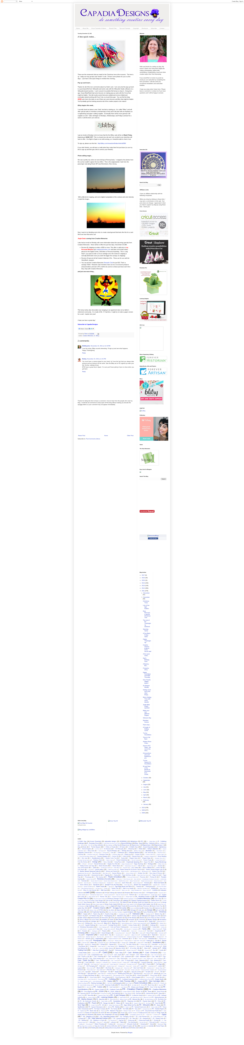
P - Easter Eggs (112, 964)
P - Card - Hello (154, 956)
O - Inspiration (88, 935)
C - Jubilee (94, 867)
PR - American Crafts (108, 985)
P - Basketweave (118, 950)
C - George (94, 862)
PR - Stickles (116, 1007)
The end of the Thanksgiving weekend (147, 623)
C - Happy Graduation (125, 863)
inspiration (120, 917)
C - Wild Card (102, 890)
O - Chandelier (161, 925)
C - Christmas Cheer (102, 854)
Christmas (127, 892)
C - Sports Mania (124, 882)
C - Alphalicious (161, 847)
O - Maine (160, 934)
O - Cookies (162, 927)
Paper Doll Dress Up (90, 975)
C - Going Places (117, 862)
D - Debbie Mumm (154, 900)
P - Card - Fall (128, 954)
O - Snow (145, 942)
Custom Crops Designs (96, 900)
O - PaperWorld (150, 938)
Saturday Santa (145, 630)
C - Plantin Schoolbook (113, 877)
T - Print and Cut (152, 1022)
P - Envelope (121, 964)
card (87, 892)
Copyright (136, 28)
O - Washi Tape (100, 946)
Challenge (112, 892)
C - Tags (109, 886)
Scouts (123, 1012)
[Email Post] (98, 333)
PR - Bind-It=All (87, 987)
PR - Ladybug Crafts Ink (150, 995)
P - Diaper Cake (156, 962)
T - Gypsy (97, 1022)
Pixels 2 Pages (128, 983)
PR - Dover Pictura (159, 991)
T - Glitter (90, 1022)
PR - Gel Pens (137, 993)
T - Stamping (142, 1024)
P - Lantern (159, 966)
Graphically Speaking (98, 912)
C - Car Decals (95, 852)
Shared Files (113, 28)
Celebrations (98, 892)
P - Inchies (133, 966)
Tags (165, 1024)
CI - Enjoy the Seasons (119, 894)
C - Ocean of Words (129, 873)
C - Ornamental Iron (94, 875)
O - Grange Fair (93, 933)
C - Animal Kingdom (85, 849)
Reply (84, 353)
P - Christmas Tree (114, 962)
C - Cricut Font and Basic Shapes (85, 856)
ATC (141, 841)
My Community (141, 919)
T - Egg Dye (120, 1020)
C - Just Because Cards (104, 867)
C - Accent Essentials (147, 847)
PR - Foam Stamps (126, 993)
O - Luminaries (143, 935)
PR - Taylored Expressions (139, 1007)
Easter (131, 908)
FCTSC (100, 910)
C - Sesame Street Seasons (108, 880)
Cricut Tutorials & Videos (98, 28)
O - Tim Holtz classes (130, 944)
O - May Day (98, 936)
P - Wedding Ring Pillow (122, 973)
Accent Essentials (95, 841)
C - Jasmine (158, 865)
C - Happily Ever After (112, 864)
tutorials (151, 1026)
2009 (143, 810)
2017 (143, 575)
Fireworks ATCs (146, 669)
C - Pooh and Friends (131, 877)
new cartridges (92, 921)
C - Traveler (105, 888)
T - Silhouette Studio (130, 1024)
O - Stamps (93, 944)
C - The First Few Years (160, 886)
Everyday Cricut (147, 908)
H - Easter (84, 914)
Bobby (84, 359)
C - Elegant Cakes (132, 858)
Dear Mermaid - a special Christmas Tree (147, 614)
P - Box (153, 950)
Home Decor (105, 917)
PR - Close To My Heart (154, 987)
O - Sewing (130, 942)
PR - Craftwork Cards (113, 989)
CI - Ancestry (160, 892)
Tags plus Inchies (99, 1026)
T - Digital (162, 1014)
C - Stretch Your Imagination (140, 884)
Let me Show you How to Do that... (156, 917)
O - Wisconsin (138, 946)
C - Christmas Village (115, 854)
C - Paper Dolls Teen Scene (142, 875)
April (144, 795)
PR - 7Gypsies (161, 983)
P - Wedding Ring (110, 973)
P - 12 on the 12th (133, 948)
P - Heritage (119, 966)
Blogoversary (125, 845)
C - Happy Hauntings (137, 864)
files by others (110, 910)
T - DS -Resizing (111, 1020)
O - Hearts (133, 933)
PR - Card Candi (111, 987)
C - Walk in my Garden (127, 888)
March (145, 797)
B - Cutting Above (151, 841)
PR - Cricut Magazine (87, 991)
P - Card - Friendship (97, 956)
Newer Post (81, 435)
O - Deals (97, 929)
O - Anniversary (140, 921)
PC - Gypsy (108, 981)
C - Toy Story (97, 888)
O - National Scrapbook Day (132, 936)
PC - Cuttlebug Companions (127, 979)
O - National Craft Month (117, 936)
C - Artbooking (130, 849)
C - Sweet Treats (99, 886)
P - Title (160, 971)
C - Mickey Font (123, 871)
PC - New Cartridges (152, 981)
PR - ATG (140, 985)
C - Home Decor (115, 865)
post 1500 (153, 983)
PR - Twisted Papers (158, 1009)
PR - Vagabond (81, 1010)
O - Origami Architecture (112, 938)
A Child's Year (82, 841)
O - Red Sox (83, 942)
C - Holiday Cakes (160, 863)
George (149, 910)
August (145, 784)
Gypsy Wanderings (148, 912)
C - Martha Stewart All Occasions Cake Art (130, 869)
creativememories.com (103, 249)
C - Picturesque (87, 877)
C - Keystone (124, 867)
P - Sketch (93, 971)
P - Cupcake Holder (144, 962)
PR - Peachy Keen (145, 1001)
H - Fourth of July (108, 914)
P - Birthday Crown (129, 950)
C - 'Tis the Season (94, 847)
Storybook (90, 1014)
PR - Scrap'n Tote (93, 1005)
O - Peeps (86, 940)
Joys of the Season (130, 917)
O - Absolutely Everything (106, 921)
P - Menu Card (88, 968)
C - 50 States (121, 847)
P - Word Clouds (146, 973)
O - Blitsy (96, 335)
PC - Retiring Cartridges (95, 983)
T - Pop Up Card (142, 1022)
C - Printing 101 (152, 877)
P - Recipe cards (134, 969)
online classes (109, 948)
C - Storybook (95, 884)
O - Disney (117, 929)
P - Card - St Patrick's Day (133, 958)
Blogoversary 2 (136, 845)
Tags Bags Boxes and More (86, 1026)
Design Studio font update (141, 902)
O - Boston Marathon (125, 923)
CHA (105, 892)
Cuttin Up (107, 900)
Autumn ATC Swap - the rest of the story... (147, 748)
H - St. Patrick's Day (93, 915)
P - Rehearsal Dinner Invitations (147, 969)
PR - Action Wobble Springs (84, 985)
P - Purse (125, 969)
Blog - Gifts (80, 845)
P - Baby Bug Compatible (98, 950)
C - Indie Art (139, 865)
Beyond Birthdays (126, 843)
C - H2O (88, 863)
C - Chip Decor (159, 852)
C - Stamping (145, 882)
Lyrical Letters (95, 919)
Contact (162, 28)
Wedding (93, 1027)
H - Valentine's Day (120, 915)
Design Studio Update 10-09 (129, 904)
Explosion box (158, 908)
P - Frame (148, 964)
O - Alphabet (131, 921)
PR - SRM (107, 1007)
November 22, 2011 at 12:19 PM (100, 346)
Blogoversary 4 (158, 845)
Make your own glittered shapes (146, 713)
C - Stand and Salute (158, 882)
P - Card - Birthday (132, 953)
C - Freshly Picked (158, 860)
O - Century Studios (131, 925)
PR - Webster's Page (113, 1010)
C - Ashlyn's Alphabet (151, 849)
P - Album (145, 948)
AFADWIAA (123, 841)
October (146, 777)
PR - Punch (92, 1003)
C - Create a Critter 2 (160, 854)
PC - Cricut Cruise (92, 977)
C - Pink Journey (98, 877)
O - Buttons (161, 923)
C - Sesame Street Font (94, 880)
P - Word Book (136, 973)
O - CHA (142, 925)
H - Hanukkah (147, 914)
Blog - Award (139, 843)
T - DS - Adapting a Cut (88, 1016)
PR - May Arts (100, 999)
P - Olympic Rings (158, 968)
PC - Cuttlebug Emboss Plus (143, 979)
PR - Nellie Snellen (103, 1001)
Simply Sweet (160, 1012)
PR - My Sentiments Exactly (88, 1001)
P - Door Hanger (93, 964)
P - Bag (109, 950)
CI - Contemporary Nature (94, 894)
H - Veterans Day (134, 915)
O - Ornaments (124, 938)
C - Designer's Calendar (148, 856)
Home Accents (94, 917)
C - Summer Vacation (87, 886)
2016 (143, 577)
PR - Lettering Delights (105, 997)
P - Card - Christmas (150, 953)
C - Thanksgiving (148, 886)
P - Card (103, 952)
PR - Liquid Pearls (121, 997)
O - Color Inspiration (133, 927)
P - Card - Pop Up (120, 958)
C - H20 (82, 863)
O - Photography (96, 940)
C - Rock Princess (126, 879)
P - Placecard (118, 969)
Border (84, 847)
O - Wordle (147, 946)
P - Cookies (124, 962)
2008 (143, 813)
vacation (80, 1027)
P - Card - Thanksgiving (100, 960)
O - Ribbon (91, 942)
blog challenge (109, 845)
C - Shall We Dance (121, 880)
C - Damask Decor (135, 856)
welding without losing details (112, 1027)
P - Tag (124, 971)
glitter (88, 912)
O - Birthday (86, 923)
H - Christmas (161, 912)
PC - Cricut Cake (127, 975)
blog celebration (99, 845)
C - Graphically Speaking (131, 862)
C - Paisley (115, 875)
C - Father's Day (108, 860)
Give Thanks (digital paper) (147, 681)
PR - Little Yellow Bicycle (133, 997)
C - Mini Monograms (133, 871)
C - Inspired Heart (149, 865)
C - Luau (89, 869)
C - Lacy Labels (133, 867)
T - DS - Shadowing (143, 1018)
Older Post (130, 435)
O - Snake (138, 942)
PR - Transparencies (145, 1008)
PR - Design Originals (126, 991)
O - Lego (125, 934)
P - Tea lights (147, 971)
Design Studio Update (97, 904)
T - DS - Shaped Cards (157, 1018)
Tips (136, 1026)
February (146, 800)
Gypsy (139, 912)
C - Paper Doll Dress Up (126, 875)
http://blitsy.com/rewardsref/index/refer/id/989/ (112, 143)
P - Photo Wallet (98, 969)
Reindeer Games (146, 721)
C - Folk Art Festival (134, 860)
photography (118, 983)
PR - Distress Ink (138, 991)
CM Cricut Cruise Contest (99, 898)
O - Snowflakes (155, 942)
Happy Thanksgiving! (147, 640)
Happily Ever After (155, 915)
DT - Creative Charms (97, 908)
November (146, 597)
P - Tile (154, 971)
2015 (143, 580)
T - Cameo (147, 1014)
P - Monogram (117, 968)
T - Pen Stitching (131, 1022)
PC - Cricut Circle (139, 975)
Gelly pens (141, 910)
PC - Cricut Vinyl (99, 979)
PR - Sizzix (157, 1005)
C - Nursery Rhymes (116, 873)
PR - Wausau (102, 1010)
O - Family (143, 929)
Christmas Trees (146, 601)
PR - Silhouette (144, 1005)
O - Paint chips (140, 938)
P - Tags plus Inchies (135, 971)
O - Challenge (152, 925)
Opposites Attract (120, 948)
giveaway (80, 912)
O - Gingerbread (156, 931)
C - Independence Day (128, 865)
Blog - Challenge (161, 843)
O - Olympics (87, 938)
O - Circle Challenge (101, 927)
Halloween (145, 915)
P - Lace (141, 966)
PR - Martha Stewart (85, 999)
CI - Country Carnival (107, 894)
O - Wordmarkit (155, 946)
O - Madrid (153, 935)
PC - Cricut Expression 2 (119, 977)
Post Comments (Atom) (93, 439)
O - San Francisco (112, 942)
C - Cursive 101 (114, 856)
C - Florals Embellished (120, 860)
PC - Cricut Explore (104, 977)
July (144, 787)
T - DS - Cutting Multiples (155, 1016)
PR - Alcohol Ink (96, 985)
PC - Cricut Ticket (89, 979)
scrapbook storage (131, 1012)
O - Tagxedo (110, 944)
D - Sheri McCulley (100, 902)
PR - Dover (148, 991)
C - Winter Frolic (114, 890)
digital (112, 906)
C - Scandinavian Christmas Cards (149, 879)
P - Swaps (116, 971)
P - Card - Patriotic (108, 958)
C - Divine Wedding (161, 856)
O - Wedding (120, 946)
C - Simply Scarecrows (144, 880)
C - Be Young (100, 850)
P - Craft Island (132, 962)
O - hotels (140, 933)
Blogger (130, 1032)
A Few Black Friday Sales (146, 635)
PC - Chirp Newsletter (116, 975)
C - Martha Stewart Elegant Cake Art (154, 869)
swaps (122, 1014)
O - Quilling (147, 940)
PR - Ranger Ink (105, 1003)
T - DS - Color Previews (140, 1016)
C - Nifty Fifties (104, 873)
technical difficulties (112, 1026)
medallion (104, 919)
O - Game (131, 931)
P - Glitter (100, 966)
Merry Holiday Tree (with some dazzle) (147, 699)
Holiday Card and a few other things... (147, 692)
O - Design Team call (107, 929)
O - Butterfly (152, 923)
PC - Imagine (139, 981)
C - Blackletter (147, 850)
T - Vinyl (150, 1024)
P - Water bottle (100, 973)
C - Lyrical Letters (98, 869)
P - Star (108, 971)
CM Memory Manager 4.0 (129, 898)
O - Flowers (103, 931)
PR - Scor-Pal (156, 1003)
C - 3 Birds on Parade (110, 847)
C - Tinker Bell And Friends (85, 888)
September (146, 780)
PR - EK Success (103, 993)
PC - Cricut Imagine (134, 977)
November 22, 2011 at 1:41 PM (96, 359)
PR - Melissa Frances (122, 999)
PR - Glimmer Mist (148, 993)
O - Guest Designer (105, 933)
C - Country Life (137, 854)
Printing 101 (88, 1012)
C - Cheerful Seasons (133, 852)
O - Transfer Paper (142, 944)
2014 (143, 583)
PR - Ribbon (116, 1003)
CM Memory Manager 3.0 (114, 898)
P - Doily (84, 964)
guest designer (128, 912)
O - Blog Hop (114, 923)
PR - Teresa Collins (153, 1007)
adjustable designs (110, 841)
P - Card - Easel (106, 954)
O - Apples (150, 921)
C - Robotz (117, 879)
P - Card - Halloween (139, 956)
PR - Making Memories (158, 997)
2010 (143, 807)
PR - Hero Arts (89, 995)
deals (129, 902)
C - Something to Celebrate (97, 882)
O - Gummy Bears (118, 933)
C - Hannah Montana (97, 864)
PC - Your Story (108, 983)
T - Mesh (121, 1022)
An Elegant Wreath (146, 686)
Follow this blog (153, 538)
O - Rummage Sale (101, 942)
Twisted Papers (160, 1026)
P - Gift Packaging (89, 966)
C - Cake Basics (159, 850)
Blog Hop (117, 845)
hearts (164, 915)
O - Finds (163, 929)
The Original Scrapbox (126, 1026)
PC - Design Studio (157, 979)
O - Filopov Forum (155, 929)
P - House (126, 966)
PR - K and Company (117, 995)
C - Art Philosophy (118, 849)
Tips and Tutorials (124, 28)
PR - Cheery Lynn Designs (136, 987)
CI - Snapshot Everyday (115, 896)
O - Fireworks (83, 931)
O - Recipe (163, 940)
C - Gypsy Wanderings (159, 862)
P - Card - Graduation (125, 956)
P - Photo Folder (89, 969)
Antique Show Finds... (147, 742)
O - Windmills (130, 946)
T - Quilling (80, 1024)
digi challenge (90, 906)
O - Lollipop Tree (133, 934)
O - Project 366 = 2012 (137, 940)
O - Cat (122, 925)
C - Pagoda (106, 875)
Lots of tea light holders (146, 607)
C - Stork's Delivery (83, 884)
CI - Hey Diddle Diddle (141, 894)
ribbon (108, 1012)
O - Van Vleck (160, 944)
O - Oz (133, 938)
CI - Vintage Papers (128, 896)
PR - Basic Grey (149, 985)
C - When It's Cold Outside (88, 890)
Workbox (133, 1027)
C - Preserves (142, 877)
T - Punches (162, 1022)
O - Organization (98, 938)
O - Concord (143, 927)
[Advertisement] (106, 420)
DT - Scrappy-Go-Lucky (117, 908)
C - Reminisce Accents (103, 879)
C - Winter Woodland (134, 890)
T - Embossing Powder (143, 1020)
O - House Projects (149, 933)
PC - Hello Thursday (123, 981)
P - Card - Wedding (153, 960)
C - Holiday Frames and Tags (86, 865)
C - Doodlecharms (95, 858)
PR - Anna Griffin (122, 985)
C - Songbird (108, 882)
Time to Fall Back (146, 738)
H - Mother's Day (157, 914)
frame (125, 910)
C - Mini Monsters (144, 871)
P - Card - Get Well (111, 956)
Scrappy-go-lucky (143, 1012)
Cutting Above (116, 900)
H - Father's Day (95, 914)
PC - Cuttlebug (110, 979)
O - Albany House (120, 921)
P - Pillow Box (108, 969)
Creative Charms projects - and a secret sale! (147, 648)
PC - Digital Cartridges (83, 981)
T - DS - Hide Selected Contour (97, 1018)
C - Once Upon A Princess (154, 873)
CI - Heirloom (130, 894)
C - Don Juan (83, 858)
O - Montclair (106, 936)
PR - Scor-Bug (146, 1003)
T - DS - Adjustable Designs (106, 1016)
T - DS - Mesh (132, 1018)
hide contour (83, 917)
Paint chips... (147, 724)
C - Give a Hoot (105, 862)
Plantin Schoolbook (141, 983)
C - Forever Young (146, 860)
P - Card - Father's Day (140, 954)
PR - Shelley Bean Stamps (112, 1005)
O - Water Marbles (110, 946)
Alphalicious (134, 841)
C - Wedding (152, 888)
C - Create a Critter (148, 854)
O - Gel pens (139, 931)
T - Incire (104, 1022)
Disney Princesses (144, 906)
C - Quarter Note (89, 879)
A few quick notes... (146, 654)
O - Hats (126, 933)
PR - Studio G (126, 1007)
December (146, 593)
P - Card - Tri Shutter (125, 960)
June (145, 789)
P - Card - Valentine (139, 960)
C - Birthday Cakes (136, 850)
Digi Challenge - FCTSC (103, 906)
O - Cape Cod (101, 925)
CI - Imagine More (153, 894)
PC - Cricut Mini (157, 977)
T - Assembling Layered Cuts (135, 1014)
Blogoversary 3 (147, 845)
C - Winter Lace (123, 890)
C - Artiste (139, 849)
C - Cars (111, 852)
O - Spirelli (85, 944)
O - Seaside (122, 942)
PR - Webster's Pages (126, 1010)
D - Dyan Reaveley (87, 902)
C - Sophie (115, 882)
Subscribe (154, 28)
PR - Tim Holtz (124, 1009)
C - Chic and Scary (148, 852)
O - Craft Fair (81, 929)
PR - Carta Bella (122, 987)
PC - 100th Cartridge (104, 975)
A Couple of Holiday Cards (146, 729)
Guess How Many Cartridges (115, 912)
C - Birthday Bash (125, 850)
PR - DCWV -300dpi (113, 991)
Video (86, 1027)
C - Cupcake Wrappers (101, 856)
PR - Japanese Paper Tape (102, 995)
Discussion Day (132, 906)
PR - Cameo (97, 987)
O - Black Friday (96, 923)
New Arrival (83, 921)
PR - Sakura (125, 1003)
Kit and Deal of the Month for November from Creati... (147, 770)
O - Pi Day (108, 940)
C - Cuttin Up (124, 856)
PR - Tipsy (135, 1009)
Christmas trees (137, 892)
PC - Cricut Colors (152, 975)
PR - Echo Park (92, 993)
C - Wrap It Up (144, 890)
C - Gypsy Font (146, 862)
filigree (118, 910)
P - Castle (96, 962)
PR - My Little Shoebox (148, 999)
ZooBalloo (141, 1027)
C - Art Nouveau (106, 849)
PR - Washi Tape (91, 1010)
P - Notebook (148, 968)
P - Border (138, 950)
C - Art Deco (97, 848)
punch (96, 1012)
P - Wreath (155, 973)
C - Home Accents (102, 865)
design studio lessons (155, 902)
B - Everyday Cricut (93, 843)
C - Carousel (104, 852)
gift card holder (160, 910)
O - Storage (101, 944)
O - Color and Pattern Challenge (117, 927)
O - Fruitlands (123, 931)
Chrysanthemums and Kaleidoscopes (147, 755)
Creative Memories (88, 335)
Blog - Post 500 (88, 845)
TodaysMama (143, 1026)
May (144, 792)
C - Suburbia (154, 884)
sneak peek (81, 1014)
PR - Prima (158, 1001)
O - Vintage (91, 946)
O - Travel (152, 944)
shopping (152, 1012)
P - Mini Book (107, 968)
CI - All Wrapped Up (149, 892)
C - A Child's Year (132, 847)
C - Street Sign (125, 884)
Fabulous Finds (92, 910)
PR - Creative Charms (132, 989)
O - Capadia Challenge (89, 925)
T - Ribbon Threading (98, 1024)
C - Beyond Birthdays (111, 850)
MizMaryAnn (86, 346)
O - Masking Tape (88, 936)
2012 (143, 588)
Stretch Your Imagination (104, 1014)
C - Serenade (83, 881)
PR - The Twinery (112, 1009)
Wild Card (126, 1027)
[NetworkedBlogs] (153, 535)
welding (100, 1027)
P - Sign (85, 971)
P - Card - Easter (117, 954)
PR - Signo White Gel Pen (128, 1005)
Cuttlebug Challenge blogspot (139, 900)
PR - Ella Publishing (114, 993)
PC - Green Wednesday (96, 981)
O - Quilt (155, 940)
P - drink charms (103, 964)
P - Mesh (97, 968)
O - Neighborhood (146, 936)
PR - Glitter (159, 993)
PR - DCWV (99, 991)
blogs (79, 847)
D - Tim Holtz (122, 902)
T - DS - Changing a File (125, 1016)
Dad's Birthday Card (146, 659)
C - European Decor (158, 858)
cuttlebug (125, 900)
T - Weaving (159, 1024)
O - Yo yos (92, 948)
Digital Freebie (122, 906)
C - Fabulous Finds (96, 860)
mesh (111, 919)
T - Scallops (109, 1024)
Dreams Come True (157, 906)
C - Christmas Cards (90, 854)
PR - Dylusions (82, 993)
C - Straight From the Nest (111, 884)
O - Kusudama (117, 934)
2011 (143, 591)
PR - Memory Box (134, 999)
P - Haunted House (109, 966)
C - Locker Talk (158, 867)
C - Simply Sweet (156, 880)
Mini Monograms (121, 919)
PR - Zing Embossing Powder (150, 1010)
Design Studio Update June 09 (146, 904)
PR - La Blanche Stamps (136, 995)
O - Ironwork (101, 935)
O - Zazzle (100, 948)
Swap (116, 1014)
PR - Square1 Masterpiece (95, 1007)
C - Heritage (149, 864)
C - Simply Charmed (132, 880)
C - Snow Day (85, 882)
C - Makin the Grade (111, 869)
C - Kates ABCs (116, 867)
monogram (131, 919)
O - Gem (147, 931)
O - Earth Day (125, 929)
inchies (113, 917)
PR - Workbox (137, 1010)
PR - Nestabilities (115, 1001)
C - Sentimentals (162, 879)
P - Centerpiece (104, 962)
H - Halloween (135, 914)
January (146, 804)
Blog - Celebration (150, 843)
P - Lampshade (150, 966)
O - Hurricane (160, 933)
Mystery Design (152, 919)
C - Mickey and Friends (110, 871)
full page (133, 910)
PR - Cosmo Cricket (98, 989)
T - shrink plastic (119, 1024)
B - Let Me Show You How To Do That (110, 843)
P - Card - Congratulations (92, 954)
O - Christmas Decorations (86, 927)
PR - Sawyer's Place (136, 1003)
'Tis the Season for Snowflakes (147, 762)
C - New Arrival (94, 873)
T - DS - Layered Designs (119, 1018)
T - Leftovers (112, 1022)
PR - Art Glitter (133, 985)
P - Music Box (125, 968)
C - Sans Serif (135, 879)
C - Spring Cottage (135, 882)
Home (78, 28)
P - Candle (160, 950)
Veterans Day (147, 718)
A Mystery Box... (146, 664)
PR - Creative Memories (157, 989)
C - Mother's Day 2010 (156, 871)
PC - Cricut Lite (147, 977)
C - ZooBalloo (154, 890)
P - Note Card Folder (137, 968)
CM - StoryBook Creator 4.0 (143, 896)
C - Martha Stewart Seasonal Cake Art (89, 871)
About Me (85, 28)
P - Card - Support (146, 958)
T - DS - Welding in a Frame (96, 1020)
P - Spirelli (101, 971)
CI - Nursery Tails (102, 896)
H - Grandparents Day (122, 914)
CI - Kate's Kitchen (91, 896)
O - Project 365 (126, 940)
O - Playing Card (117, 940)
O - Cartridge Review (112, 925)
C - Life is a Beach (146, 867)
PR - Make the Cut (145, 997)
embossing (138, 908)
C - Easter (122, 858)
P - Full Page (158, 964)
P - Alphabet (153, 948)
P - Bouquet (146, 950)
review (102, 1012)
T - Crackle (154, 1014)
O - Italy (109, 935)
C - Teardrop (137, 886)
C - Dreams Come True (110, 858)
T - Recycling (88, 1024)
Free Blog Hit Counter (82, 825)
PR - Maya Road (111, 999)
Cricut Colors (157, 898)
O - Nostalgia (158, 936)
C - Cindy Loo (126, 854)
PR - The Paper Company (98, 1009)
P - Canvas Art (93, 952)
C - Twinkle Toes (114, 888)
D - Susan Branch (111, 902)
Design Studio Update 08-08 (112, 904)
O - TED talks (119, 944)
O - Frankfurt (113, 931)
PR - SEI (101, 1005)
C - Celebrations (120, 852)
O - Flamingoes (93, 931)
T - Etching (155, 1020)
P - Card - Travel (113, 960)
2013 (143, 585)
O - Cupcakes (89, 929)
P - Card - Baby (118, 952)
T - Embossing (130, 1020)
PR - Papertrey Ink (130, 1001)
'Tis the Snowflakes (147, 733)
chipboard (119, 892)
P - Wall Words (89, 973)
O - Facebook (134, 929)
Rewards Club (108, 262)
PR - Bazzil (159, 985)
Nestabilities (163, 919)
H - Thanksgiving (107, 915)
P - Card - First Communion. (156, 954)
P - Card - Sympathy (157, 958)
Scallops (114, 1012)
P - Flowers (139, 964)
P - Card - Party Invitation (94, 958)
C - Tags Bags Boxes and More (122, 886)
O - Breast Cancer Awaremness (139, 923)
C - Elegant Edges (145, 858)
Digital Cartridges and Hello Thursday (147, 675)
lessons (142, 917)
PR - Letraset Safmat (90, 997)
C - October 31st (140, 873)
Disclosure (145, 28)
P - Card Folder (87, 962)
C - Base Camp (90, 850)
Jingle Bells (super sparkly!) (146, 706)
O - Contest (153, 927)
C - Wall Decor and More (141, 888)
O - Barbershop (159, 921)
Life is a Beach (84, 919)
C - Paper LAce (154, 875)
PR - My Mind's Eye (160, 999)
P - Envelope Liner (130, 964)
